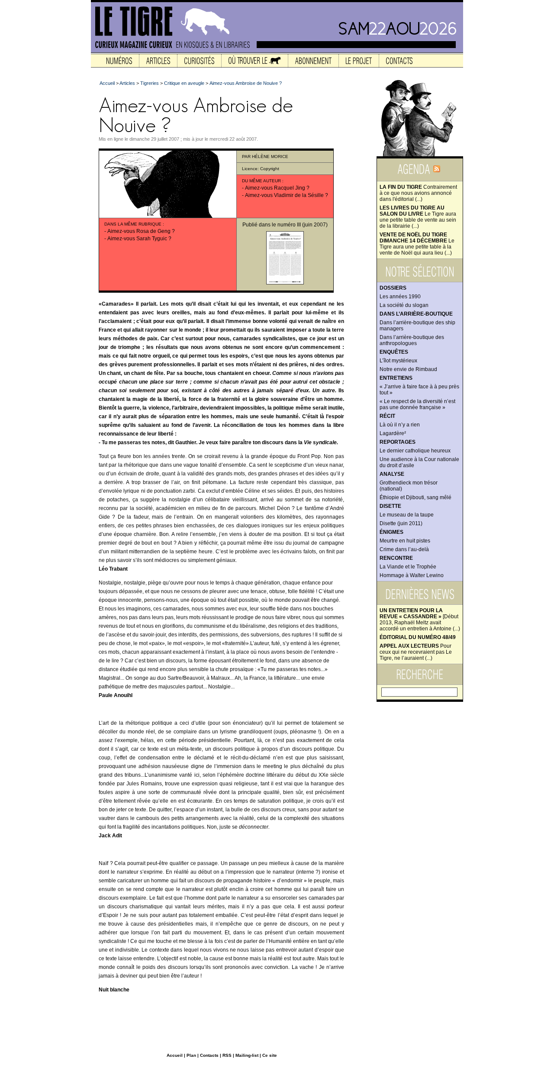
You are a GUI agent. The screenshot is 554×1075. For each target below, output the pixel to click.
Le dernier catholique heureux (415, 451)
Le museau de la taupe (407, 515)
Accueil (107, 83)
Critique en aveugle (184, 83)
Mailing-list (246, 1055)
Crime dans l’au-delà (404, 549)
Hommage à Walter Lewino (412, 575)
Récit (387, 416)
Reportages (398, 442)
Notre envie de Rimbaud (408, 369)
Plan (191, 1055)
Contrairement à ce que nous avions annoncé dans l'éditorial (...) (418, 193)
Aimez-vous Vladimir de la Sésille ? (286, 195)
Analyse (392, 474)
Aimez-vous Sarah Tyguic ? (139, 239)
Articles (127, 83)
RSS (227, 1055)
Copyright (269, 168)
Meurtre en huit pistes (405, 541)
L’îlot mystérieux (398, 361)
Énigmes (391, 532)
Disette (390, 506)
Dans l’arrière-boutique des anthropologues (412, 340)
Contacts (209, 1055)
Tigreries (149, 83)
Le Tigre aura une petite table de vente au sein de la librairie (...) (418, 217)
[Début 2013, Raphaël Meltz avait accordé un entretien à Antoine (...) (420, 619)
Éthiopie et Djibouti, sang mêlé (415, 497)
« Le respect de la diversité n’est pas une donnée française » (417, 404)
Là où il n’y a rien (400, 425)
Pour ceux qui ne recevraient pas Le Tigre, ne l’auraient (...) (416, 652)
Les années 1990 (400, 297)
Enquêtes (394, 352)
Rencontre (396, 558)
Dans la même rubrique (132, 224)
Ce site (269, 1055)
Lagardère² (393, 433)
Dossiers (393, 288)
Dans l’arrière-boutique (416, 314)
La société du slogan (404, 305)
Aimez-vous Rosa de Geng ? (141, 231)
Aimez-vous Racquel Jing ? (277, 188)
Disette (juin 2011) (401, 523)
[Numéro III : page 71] (285, 283)
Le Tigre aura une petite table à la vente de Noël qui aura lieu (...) (417, 244)
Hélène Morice (270, 156)
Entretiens (396, 378)
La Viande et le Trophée (408, 567)
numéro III (289, 225)
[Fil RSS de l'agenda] (437, 171)
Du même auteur (261, 180)
